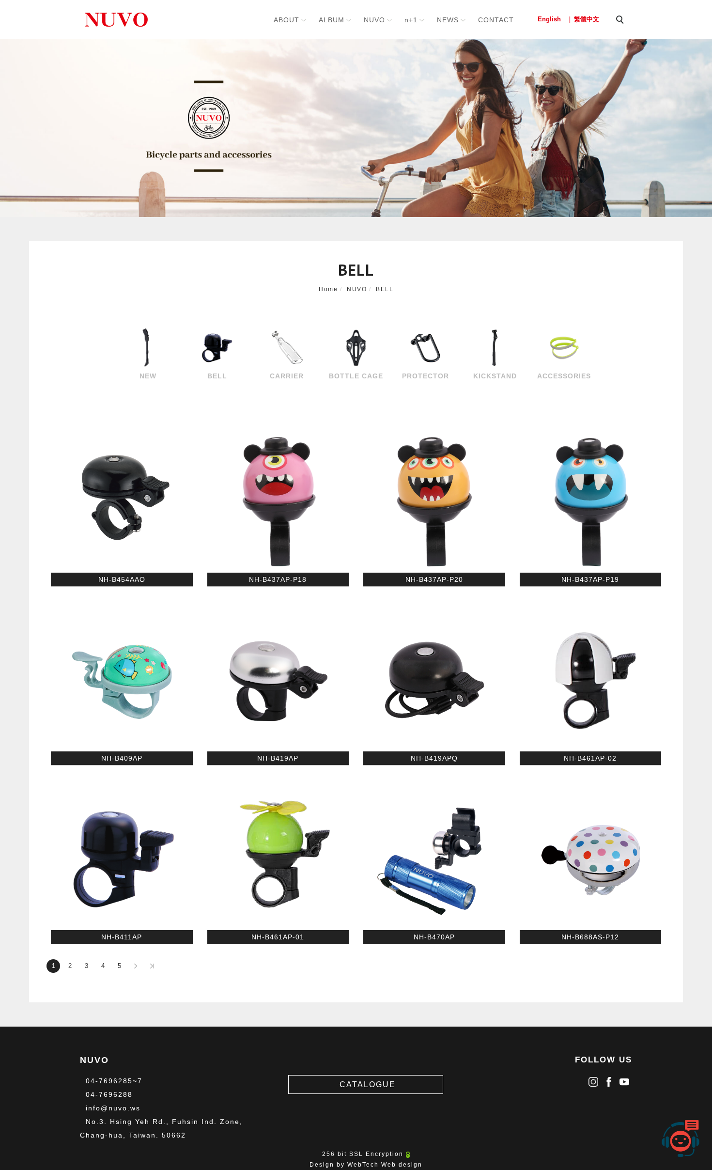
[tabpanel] (356, 128)
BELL (384, 289)
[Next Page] (135, 966)
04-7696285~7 (114, 1081)
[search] (621, 20)
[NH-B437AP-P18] (278, 501)
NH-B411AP (121, 937)
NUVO (374, 20)
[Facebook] (609, 1079)
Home (328, 289)
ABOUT (286, 20)
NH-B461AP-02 (590, 758)
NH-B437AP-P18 (278, 579)
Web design (401, 1164)
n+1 (411, 20)
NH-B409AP (121, 758)
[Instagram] (593, 1079)
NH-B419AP (277, 758)
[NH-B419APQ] (434, 680)
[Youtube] (624, 1079)
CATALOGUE (368, 1084)
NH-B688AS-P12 (590, 937)
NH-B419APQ (434, 758)
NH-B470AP (434, 937)
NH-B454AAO (121, 579)
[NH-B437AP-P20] (434, 501)
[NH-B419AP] (278, 680)
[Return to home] (116, 20)
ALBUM (331, 20)
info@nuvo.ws (113, 1108)
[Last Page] (152, 966)
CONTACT (496, 20)
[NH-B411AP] (122, 858)
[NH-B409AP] (122, 680)
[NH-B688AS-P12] (591, 858)
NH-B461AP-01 (277, 937)
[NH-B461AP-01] (278, 858)
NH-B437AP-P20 (434, 579)
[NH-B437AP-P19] (591, 501)
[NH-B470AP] (434, 858)
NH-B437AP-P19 (590, 579)
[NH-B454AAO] (122, 501)
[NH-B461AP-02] (591, 680)
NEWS (448, 20)
